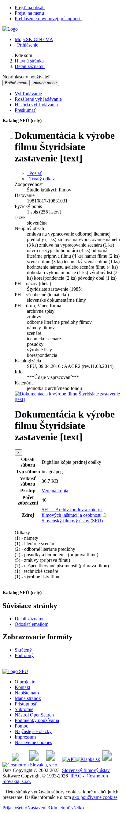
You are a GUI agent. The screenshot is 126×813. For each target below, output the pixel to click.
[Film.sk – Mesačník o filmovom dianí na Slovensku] (15, 759)
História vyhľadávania (36, 104)
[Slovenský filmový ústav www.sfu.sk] (15, 671)
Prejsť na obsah (30, 7)
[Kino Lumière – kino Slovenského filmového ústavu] (50, 759)
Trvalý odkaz (41, 178)
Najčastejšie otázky (33, 731)
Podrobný (24, 655)
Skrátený (23, 649)
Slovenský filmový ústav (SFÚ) (72, 520)
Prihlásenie (26, 44)
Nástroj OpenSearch (34, 714)
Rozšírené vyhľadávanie (38, 99)
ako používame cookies (94, 797)
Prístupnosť (26, 703)
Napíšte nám (27, 692)
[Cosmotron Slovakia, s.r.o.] (30, 764)
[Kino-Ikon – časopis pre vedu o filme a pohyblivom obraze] (33, 759)
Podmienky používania (37, 720)
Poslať (34, 173)
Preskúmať (25, 110)
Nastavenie (38, 807)
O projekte (25, 681)
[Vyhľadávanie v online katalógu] (10, 29)
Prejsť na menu (29, 13)
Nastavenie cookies (33, 742)
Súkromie (24, 709)
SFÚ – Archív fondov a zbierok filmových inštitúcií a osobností (72, 512)
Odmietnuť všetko (66, 807)
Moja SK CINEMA (34, 39)
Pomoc (21, 725)
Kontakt (22, 687)
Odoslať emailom (31, 624)
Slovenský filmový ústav (86, 770)
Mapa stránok (28, 698)
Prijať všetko (14, 807)
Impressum (25, 736)
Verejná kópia (55, 490)
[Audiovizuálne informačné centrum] (69, 759)
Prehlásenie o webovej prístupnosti (48, 18)
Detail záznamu (30, 618)
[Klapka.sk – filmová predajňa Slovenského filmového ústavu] (88, 759)
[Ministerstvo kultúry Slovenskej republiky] (107, 759)
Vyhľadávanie (28, 93)
